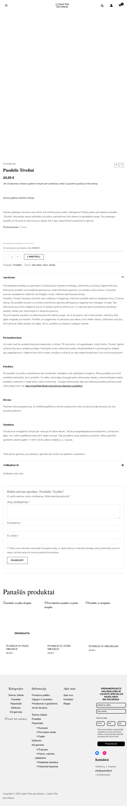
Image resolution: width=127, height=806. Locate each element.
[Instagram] (104, 753)
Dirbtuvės (16, 708)
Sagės (42, 736)
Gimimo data (101, 718)
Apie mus (68, 695)
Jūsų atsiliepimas (18, 502)
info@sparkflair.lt (103, 770)
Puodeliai (9, 164)
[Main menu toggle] (6, 5)
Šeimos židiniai (16, 695)
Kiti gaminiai (16, 712)
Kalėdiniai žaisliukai (48, 762)
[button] (102, 6)
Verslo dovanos (39, 708)
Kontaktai (68, 699)
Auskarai (43, 728)
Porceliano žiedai (47, 732)
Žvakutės (43, 749)
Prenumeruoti (111, 744)
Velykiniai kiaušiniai (48, 766)
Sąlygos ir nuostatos (42, 699)
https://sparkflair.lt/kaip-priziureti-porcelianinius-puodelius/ (54, 386)
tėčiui (45, 265)
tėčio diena (37, 265)
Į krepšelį (33, 257)
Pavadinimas (14, 523)
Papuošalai (16, 703)
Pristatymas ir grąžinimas (45, 703)
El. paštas (13, 535)
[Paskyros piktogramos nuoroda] (111, 5)
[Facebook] (97, 753)
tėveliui (52, 265)
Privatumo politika (41, 695)
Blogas (67, 703)
